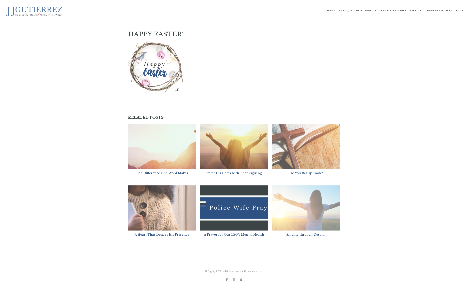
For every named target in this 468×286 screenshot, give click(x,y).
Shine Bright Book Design (445, 10)
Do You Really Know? (306, 173)
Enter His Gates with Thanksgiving (234, 173)
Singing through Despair (306, 234)
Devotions (363, 10)
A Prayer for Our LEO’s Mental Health (234, 234)
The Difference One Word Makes (162, 173)
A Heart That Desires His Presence (162, 234)
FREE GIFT (416, 10)
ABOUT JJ (344, 10)
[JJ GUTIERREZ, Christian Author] (35, 10)
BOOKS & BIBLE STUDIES (390, 10)
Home (331, 10)
